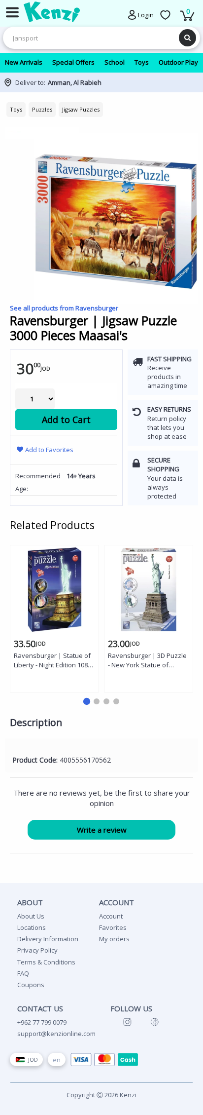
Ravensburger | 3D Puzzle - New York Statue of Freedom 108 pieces (147, 660)
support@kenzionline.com (56, 1033)
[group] (101, 127)
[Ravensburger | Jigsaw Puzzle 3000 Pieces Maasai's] (116, 221)
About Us (30, 916)
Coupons (30, 984)
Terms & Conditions (46, 962)
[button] (86, 701)
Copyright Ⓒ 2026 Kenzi (101, 1094)
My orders (114, 938)
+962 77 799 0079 (42, 1022)
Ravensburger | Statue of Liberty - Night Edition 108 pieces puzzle (52, 660)
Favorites (113, 927)
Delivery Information (47, 938)
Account (111, 916)
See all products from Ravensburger (64, 308)
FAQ (23, 973)
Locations (31, 927)
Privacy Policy (37, 950)
